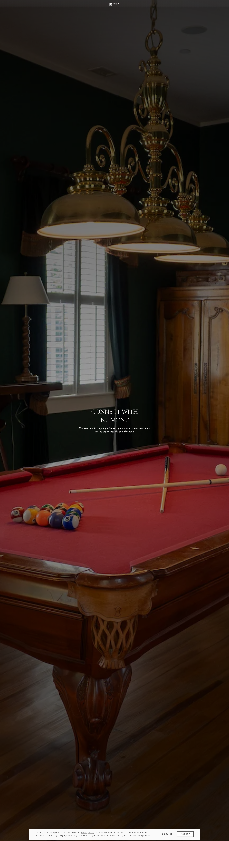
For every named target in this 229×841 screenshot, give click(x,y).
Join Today (197, 4)
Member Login (221, 4)
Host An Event (209, 4)
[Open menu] (3, 4)
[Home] (114, 4)
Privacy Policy (87, 832)
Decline (167, 834)
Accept (185, 834)
